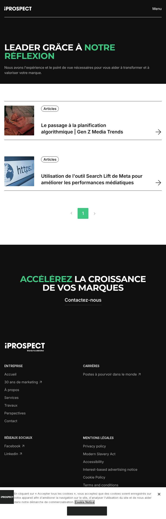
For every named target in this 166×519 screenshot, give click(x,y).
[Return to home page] (18, 8)
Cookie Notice (84, 502)
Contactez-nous (83, 300)
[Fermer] (159, 494)
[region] (83, 503)
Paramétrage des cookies (86, 511)
